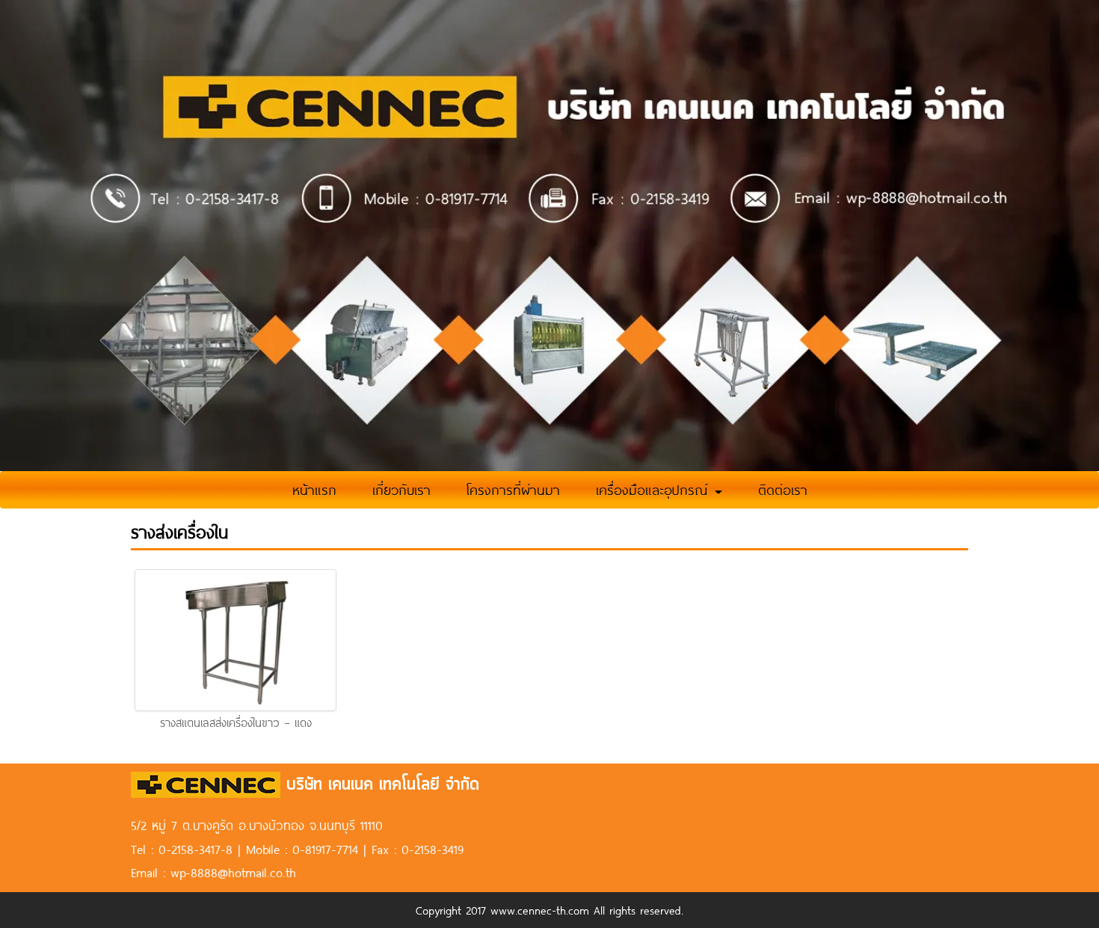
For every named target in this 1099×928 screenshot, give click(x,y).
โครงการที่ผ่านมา (513, 490)
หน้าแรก (314, 490)
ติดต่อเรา (782, 490)
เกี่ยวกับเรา (401, 490)
